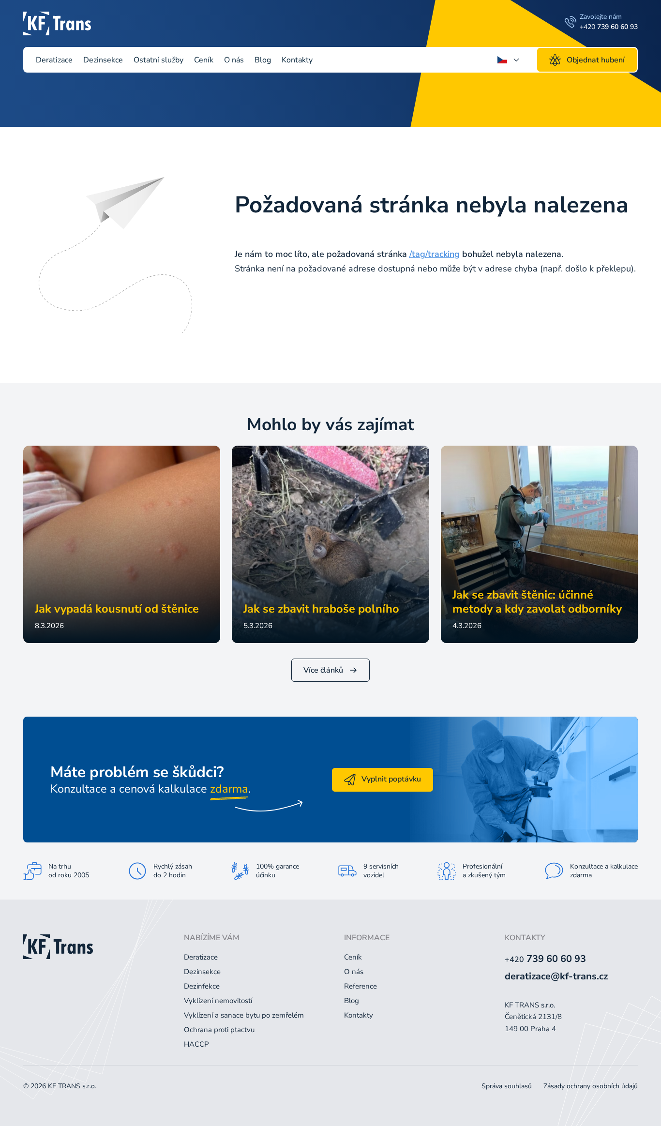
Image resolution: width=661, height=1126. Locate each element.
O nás (234, 60)
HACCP (196, 1044)
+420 (609, 26)
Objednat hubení (596, 60)
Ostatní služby (158, 60)
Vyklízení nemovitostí (218, 1001)
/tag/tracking (434, 254)
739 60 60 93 (545, 958)
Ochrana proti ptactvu (219, 1030)
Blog (263, 60)
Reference (360, 986)
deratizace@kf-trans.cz (556, 976)
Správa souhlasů (506, 1086)
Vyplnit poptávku (391, 779)
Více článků (323, 670)
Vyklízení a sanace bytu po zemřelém (244, 1015)
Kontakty (297, 60)
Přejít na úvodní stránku (303, 302)
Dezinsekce (103, 60)
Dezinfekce (202, 986)
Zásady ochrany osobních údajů (590, 1086)
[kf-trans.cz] (57, 23)
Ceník (203, 60)
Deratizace (54, 60)
